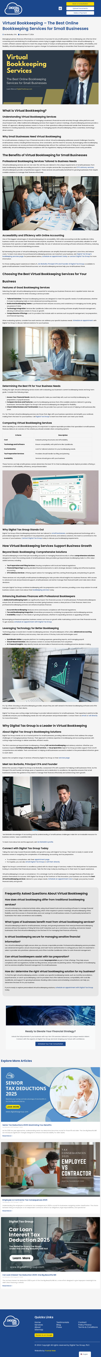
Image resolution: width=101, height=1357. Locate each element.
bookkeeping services (41, 590)
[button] (60, 8)
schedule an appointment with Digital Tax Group (33, 622)
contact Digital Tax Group (80, 256)
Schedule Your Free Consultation (50, 1044)
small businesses (58, 533)
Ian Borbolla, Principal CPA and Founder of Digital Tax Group (61, 264)
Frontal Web (50, 1350)
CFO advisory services (85, 167)
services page (64, 758)
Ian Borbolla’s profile (45, 842)
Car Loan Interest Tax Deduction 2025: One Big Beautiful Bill (29, 1275)
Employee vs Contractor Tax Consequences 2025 (24, 1200)
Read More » (7, 1136)
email (84, 716)
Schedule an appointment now (60, 879)
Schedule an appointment (83, 320)
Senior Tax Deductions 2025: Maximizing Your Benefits (26, 1125)
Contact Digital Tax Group (32, 538)
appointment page (42, 859)
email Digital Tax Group (35, 862)
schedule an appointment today (54, 256)
